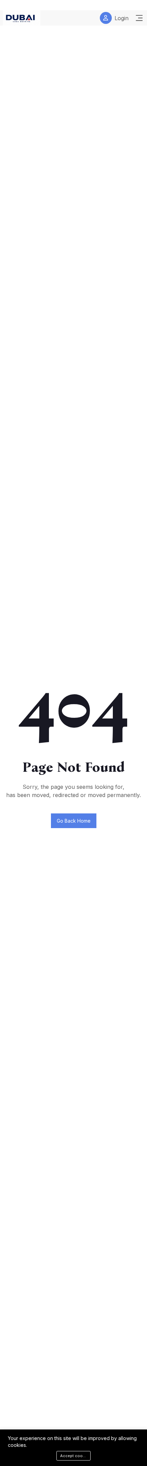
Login (122, 18)
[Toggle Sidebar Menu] (139, 18)
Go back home (74, 821)
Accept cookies (75, 1455)
